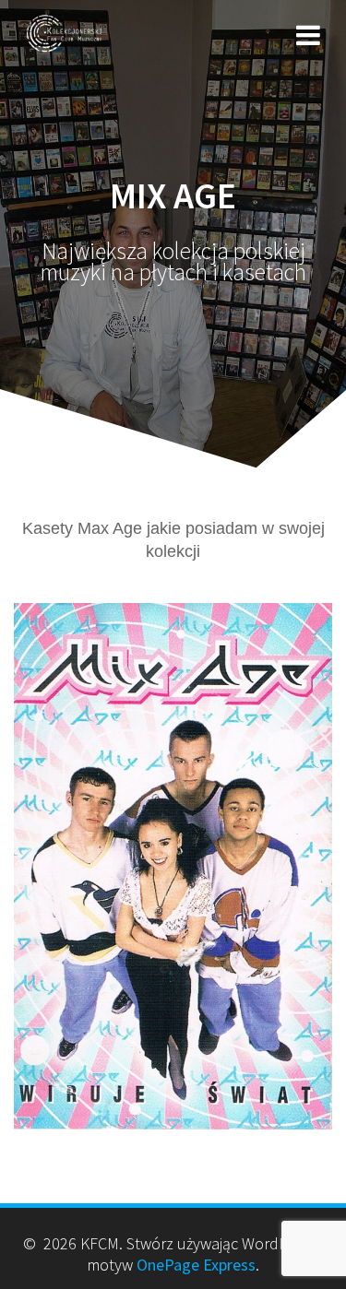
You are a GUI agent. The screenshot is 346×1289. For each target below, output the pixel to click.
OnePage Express (196, 1264)
